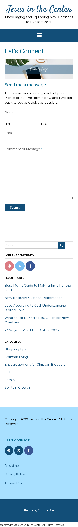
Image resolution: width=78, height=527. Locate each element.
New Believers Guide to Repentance (33, 298)
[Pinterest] (9, 266)
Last (44, 123)
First (7, 123)
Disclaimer (12, 466)
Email (10, 133)
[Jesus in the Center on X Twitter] (20, 266)
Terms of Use (14, 483)
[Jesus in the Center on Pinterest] (9, 450)
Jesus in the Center (39, 10)
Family (10, 380)
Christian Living (16, 357)
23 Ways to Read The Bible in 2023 (32, 330)
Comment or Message (23, 149)
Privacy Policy (15, 474)
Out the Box (46, 510)
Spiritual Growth (17, 387)
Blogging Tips (15, 349)
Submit (15, 207)
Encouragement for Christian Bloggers (35, 364)
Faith (8, 372)
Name (11, 112)
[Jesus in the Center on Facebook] (30, 266)
